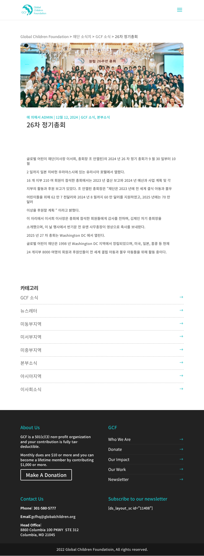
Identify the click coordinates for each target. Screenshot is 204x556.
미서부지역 (31, 336)
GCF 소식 (88, 117)
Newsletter (118, 479)
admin (47, 117)
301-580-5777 (45, 508)
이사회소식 (31, 389)
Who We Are (119, 439)
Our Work (117, 469)
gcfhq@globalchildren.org (53, 516)
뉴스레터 (28, 310)
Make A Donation (46, 474)
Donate (115, 449)
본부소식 (103, 117)
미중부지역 (31, 350)
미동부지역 (31, 324)
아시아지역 (31, 376)
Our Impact (118, 459)
